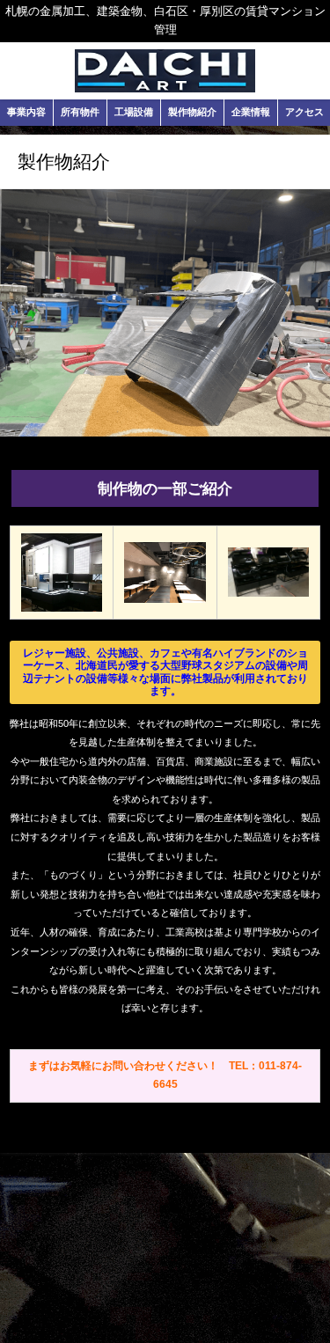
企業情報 (250, 111)
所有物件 (80, 111)
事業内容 (26, 111)
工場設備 (133, 111)
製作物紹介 (192, 111)
